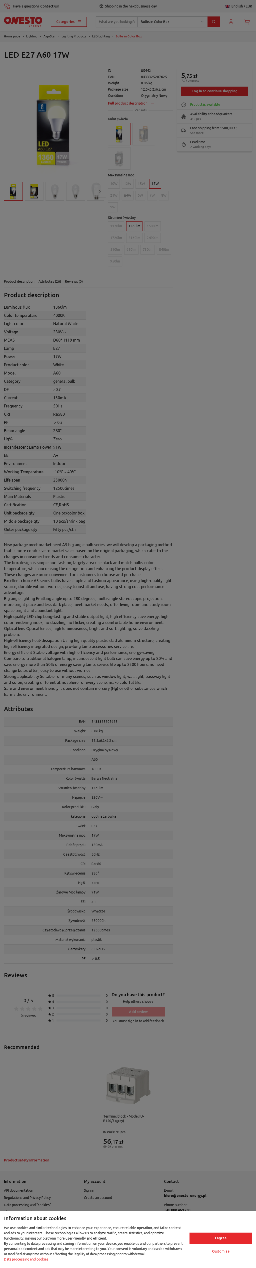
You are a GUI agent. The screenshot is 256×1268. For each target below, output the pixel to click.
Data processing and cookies (26, 1259)
